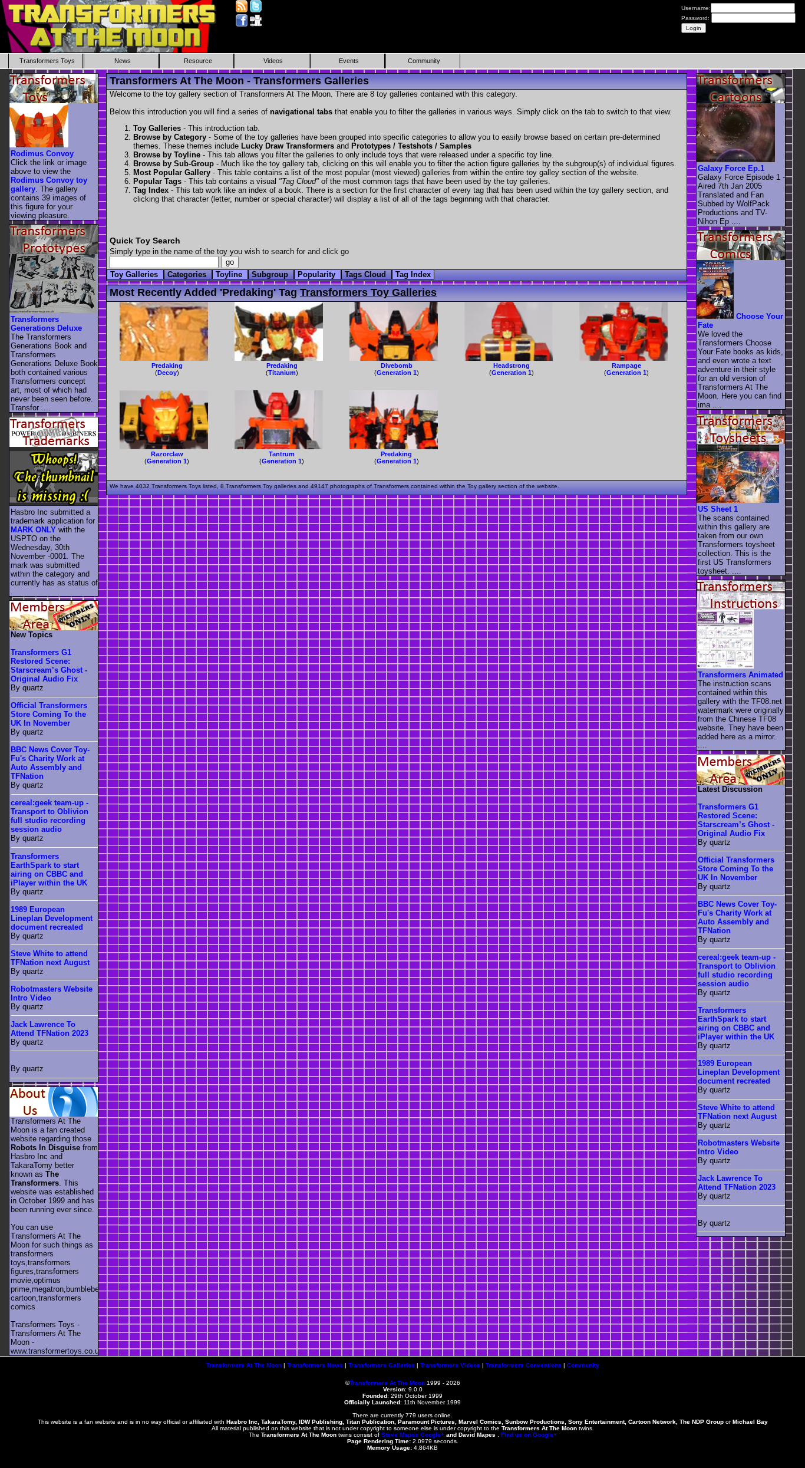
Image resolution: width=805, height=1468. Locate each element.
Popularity (318, 274)
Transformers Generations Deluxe (46, 324)
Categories (188, 274)
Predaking (167, 365)
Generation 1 (397, 372)
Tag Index (413, 274)
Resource (198, 60)
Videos (273, 60)
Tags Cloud (366, 274)
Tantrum (282, 453)
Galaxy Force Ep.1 (731, 168)
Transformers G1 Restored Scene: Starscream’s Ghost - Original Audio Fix (49, 665)
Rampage (626, 365)
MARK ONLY (33, 529)
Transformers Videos (450, 1365)
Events (349, 60)
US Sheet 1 (718, 509)
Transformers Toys (47, 60)
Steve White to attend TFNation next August (50, 958)
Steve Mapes (399, 1434)
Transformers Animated (740, 674)
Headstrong (511, 365)
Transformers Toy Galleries (368, 292)
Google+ (432, 1434)
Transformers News (315, 1365)
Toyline (230, 274)
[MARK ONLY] (54, 503)
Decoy (167, 372)
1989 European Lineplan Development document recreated (52, 918)
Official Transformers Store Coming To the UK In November (49, 714)
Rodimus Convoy (42, 153)
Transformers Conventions (524, 1365)
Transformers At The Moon (244, 1365)
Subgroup (271, 274)
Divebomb (397, 365)
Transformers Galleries (381, 1365)
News (122, 60)
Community (424, 60)
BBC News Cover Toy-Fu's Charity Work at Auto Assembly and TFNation (50, 763)
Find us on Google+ (529, 1434)
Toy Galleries (135, 274)
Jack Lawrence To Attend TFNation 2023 (49, 1029)
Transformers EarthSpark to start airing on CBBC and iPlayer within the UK (49, 869)
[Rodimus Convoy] (39, 144)
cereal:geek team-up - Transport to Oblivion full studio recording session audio (49, 816)
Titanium (282, 372)
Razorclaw (167, 453)
